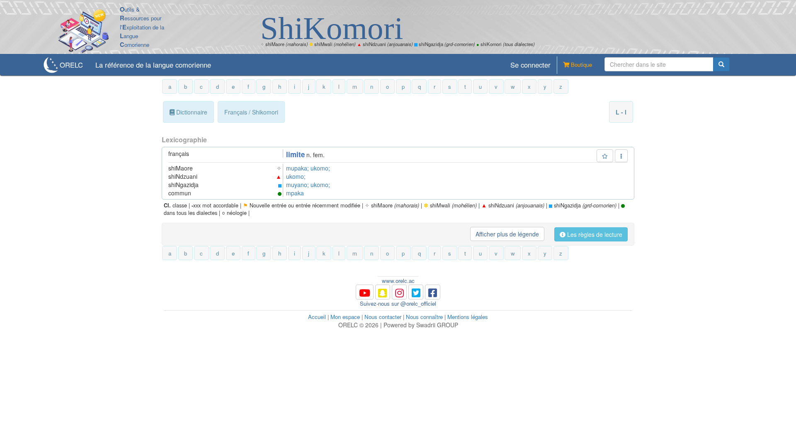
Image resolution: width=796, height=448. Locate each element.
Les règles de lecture (593, 234)
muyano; (298, 184)
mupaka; (298, 168)
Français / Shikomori (251, 112)
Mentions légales (467, 317)
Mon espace (345, 317)
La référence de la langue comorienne (153, 65)
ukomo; (320, 168)
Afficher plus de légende (507, 234)
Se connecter (530, 65)
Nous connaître (424, 317)
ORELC (71, 65)
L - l (621, 112)
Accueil (317, 317)
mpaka (295, 193)
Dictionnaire (191, 112)
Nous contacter (382, 317)
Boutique (580, 64)
